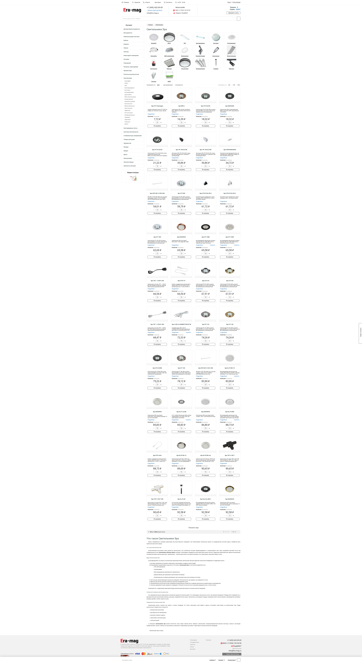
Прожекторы (128, 70)
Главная (150, 25)
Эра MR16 (181, 106)
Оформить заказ (233, 13)
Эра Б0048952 (181, 237)
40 (229, 85)
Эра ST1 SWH (230, 237)
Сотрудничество (194, 642)
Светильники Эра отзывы (156, 630)
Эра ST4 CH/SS (205, 106)
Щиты (125, 154)
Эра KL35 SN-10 (181, 455)
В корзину (157, 126)
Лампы (126, 48)
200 (239, 85)
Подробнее (151, 114)
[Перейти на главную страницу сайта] (132, 10)
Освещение (127, 63)
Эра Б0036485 (229, 106)
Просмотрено (231, 660)
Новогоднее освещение (131, 55)
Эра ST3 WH (181, 193)
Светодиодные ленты (130, 128)
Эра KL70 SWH (229, 411)
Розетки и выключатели (131, 74)
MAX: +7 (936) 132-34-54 (182, 10)
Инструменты (128, 33)
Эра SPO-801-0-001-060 (205, 368)
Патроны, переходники (131, 67)
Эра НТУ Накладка (157, 106)
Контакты (169, 2)
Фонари (126, 147)
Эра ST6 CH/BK (157, 368)
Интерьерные (129, 99)
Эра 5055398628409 (230, 149)
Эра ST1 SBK (206, 237)
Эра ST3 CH (205, 280)
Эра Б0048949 (229, 499)
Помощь (126, 2)
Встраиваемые (129, 92)
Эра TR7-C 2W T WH (157, 499)
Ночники (126, 59)
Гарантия (137, 2)
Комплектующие (130, 101)
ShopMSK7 (237, 646)
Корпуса (126, 44)
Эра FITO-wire (157, 455)
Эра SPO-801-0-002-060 (157, 193)
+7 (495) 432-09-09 (154, 7)
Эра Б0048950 (157, 411)
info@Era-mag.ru (234, 651)
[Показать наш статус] (133, 178)
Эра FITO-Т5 (181, 280)
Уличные (127, 122)
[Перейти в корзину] (228, 8)
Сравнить (212, 660)
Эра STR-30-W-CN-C (230, 193)
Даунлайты (128, 94)
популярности (179, 85)
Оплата (147, 2)
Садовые (127, 117)
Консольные (128, 103)
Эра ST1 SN (181, 368)
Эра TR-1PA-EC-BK (181, 149)
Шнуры (126, 151)
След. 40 (234, 531)
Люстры (126, 51)
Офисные (127, 110)
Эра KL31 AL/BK (181, 411)
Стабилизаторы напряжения (133, 135)
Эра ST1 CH (205, 324)
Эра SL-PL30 (181, 499)
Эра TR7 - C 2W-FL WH (157, 324)
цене (158, 85)
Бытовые (127, 90)
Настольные (128, 108)
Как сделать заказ (127, 660)
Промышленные (130, 115)
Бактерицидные (129, 88)
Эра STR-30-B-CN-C (206, 193)
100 (234, 85)
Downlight (127, 81)
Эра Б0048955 (205, 411)
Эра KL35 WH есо (205, 455)
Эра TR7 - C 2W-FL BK (157, 280)
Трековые (128, 119)
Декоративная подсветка (132, 29)
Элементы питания (130, 166)
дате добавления (168, 85)
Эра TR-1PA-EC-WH (205, 149)
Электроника (128, 158)
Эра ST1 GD (229, 324)
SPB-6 (126, 83)
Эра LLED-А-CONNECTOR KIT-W (181, 324)
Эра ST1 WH (157, 237)
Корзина (220, 660)
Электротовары (129, 162)
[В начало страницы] (238, 660)
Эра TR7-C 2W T (230, 455)
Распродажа (193, 640)
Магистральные (130, 106)
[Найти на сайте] (238, 18)
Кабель (126, 40)
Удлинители (127, 143)
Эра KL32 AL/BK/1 (205, 499)
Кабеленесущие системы (132, 36)
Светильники (128, 78)
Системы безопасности (131, 132)
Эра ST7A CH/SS (157, 149)
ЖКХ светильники (130, 97)
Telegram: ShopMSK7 (181, 13)
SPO (126, 85)
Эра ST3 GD (229, 280)
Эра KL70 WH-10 (230, 368)
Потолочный (128, 112)
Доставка (157, 2)
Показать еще (193, 528)
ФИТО (126, 124)
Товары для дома (129, 139)
